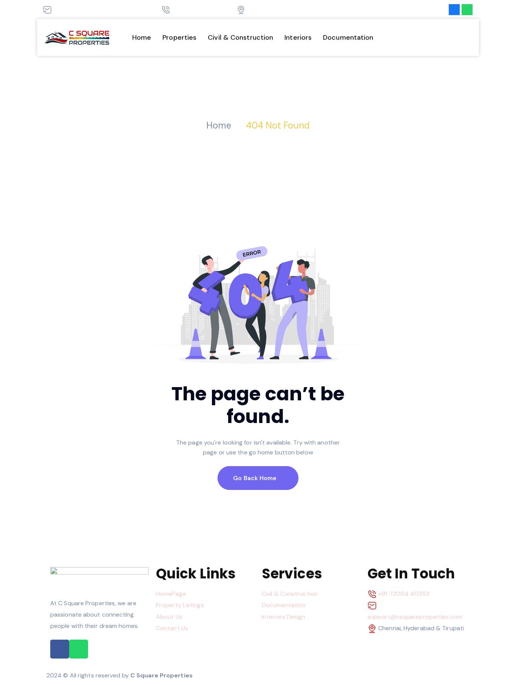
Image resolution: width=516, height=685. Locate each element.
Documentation (348, 37)
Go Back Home (255, 478)
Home (141, 37)
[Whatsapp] (467, 9)
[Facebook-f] (454, 9)
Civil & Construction (240, 37)
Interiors (298, 37)
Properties (179, 37)
